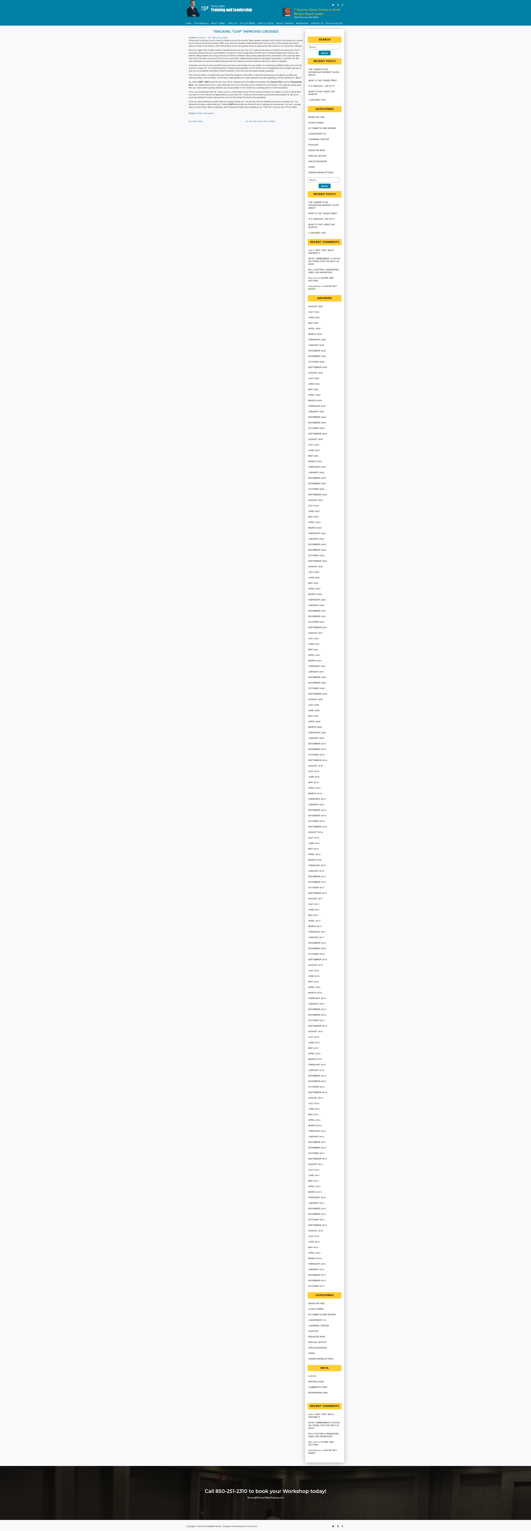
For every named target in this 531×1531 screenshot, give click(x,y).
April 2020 (314, 721)
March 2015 (315, 1059)
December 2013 (317, 1142)
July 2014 (313, 1103)
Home (189, 23)
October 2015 (316, 1020)
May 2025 (313, 389)
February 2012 (317, 1263)
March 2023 (315, 527)
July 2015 (313, 1037)
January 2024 (316, 472)
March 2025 (315, 400)
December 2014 (317, 1075)
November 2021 (317, 616)
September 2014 (317, 1092)
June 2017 (314, 909)
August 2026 (315, 306)
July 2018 (313, 837)
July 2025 (313, 378)
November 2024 (317, 422)
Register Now (316, 150)
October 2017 (316, 887)
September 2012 (317, 1225)
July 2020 (313, 704)
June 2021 (314, 644)
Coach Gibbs (316, 122)
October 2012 (316, 1219)
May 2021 (313, 649)
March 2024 (315, 461)
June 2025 (314, 383)
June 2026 (314, 317)
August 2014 (315, 1097)
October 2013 (316, 1153)
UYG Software (247, 23)
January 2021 (316, 671)
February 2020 (317, 732)
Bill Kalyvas (316, 269)
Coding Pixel (251, 1526)
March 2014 (315, 1125)
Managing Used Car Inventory (323, 271)
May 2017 (313, 915)
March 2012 (315, 1258)
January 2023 (316, 538)
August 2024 (315, 439)
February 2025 (317, 406)
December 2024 (317, 417)
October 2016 (316, 953)
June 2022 (314, 577)
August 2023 (315, 500)
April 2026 (314, 328)
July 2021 (313, 638)
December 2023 (317, 478)
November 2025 (317, 356)
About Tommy (218, 23)
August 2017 (315, 898)
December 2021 (317, 610)
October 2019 (316, 754)
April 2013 (314, 1186)
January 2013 (316, 1203)
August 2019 (315, 765)
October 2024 (316, 428)
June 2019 (314, 776)
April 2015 (314, 1053)
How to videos (266, 23)
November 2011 (317, 1280)
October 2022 (316, 555)
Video (311, 166)
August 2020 (315, 699)
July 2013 (313, 1169)
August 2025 (315, 372)
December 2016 (317, 942)
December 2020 (317, 677)
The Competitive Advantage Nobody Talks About (323, 72)
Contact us (317, 23)
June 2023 (314, 511)
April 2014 (314, 1120)
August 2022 (315, 566)
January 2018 (316, 870)
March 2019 (315, 793)
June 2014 (314, 1108)
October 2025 (316, 361)
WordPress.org (318, 1392)
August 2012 (315, 1230)
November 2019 (317, 749)
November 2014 (317, 1081)
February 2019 (317, 799)
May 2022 (313, 583)
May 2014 (313, 1114)
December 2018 (317, 810)
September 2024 (317, 433)
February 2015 (317, 1064)
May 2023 (313, 516)
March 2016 (315, 992)
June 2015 (314, 1042)
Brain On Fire (316, 117)
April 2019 (314, 787)
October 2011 (316, 1286)
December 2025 (317, 350)
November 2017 (317, 882)
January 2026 (316, 345)
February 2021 (317, 666)
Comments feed (317, 1387)
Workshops (302, 23)
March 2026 (315, 334)
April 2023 (314, 522)
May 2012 (313, 1247)
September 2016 (317, 959)
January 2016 (316, 1003)
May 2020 (313, 716)
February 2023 (317, 533)
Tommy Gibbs (222, 37)
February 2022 (317, 599)
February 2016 (317, 998)
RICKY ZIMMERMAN (318, 258)
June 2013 (314, 1175)
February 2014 (317, 1131)
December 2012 (317, 1208)
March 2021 (315, 660)
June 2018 (314, 843)
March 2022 (315, 594)
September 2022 (317, 561)
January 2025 (316, 411)
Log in (312, 1376)
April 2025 (314, 395)
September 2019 (317, 760)
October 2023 (316, 489)
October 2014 (316, 1086)
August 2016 (315, 965)
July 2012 (313, 1236)
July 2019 (313, 771)
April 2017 (314, 920)
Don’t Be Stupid (195, 121)
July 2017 (313, 904)
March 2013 (315, 1191)
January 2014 (316, 1136)
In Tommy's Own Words (322, 128)
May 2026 (313, 323)
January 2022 (316, 605)
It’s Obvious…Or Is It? (321, 86)
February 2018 (317, 865)
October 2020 (316, 688)
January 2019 (316, 804)
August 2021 (315, 632)
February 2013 (317, 1197)
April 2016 (314, 987)
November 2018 (317, 815)
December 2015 (317, 1009)
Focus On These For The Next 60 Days (324, 261)
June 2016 (314, 976)
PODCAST (313, 144)
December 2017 (317, 876)
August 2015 (315, 1031)
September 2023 (317, 494)
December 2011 (317, 1275)
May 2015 (313, 1048)
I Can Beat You (317, 99)
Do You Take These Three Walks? (261, 121)
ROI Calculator (334, 23)
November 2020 (317, 682)
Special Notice (317, 155)
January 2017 (316, 937)
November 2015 (317, 1014)
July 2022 (313, 572)
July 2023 (313, 505)
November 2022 (317, 549)
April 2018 (314, 854)
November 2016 (317, 948)
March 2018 (315, 859)
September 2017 (317, 893)
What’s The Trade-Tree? (322, 80)
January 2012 (316, 1269)
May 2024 (313, 455)
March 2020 (315, 727)
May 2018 (313, 848)
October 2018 (316, 821)
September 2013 (317, 1158)
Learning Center (318, 139)
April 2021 (314, 655)
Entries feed (316, 1381)
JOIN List (232, 23)
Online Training (285, 23)
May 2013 (313, 1180)
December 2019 (317, 743)
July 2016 (313, 970)
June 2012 (314, 1241)
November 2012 (317, 1214)
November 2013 (317, 1147)
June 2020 (314, 710)
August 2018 (315, 832)
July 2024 (313, 444)
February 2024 (317, 466)
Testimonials (201, 23)
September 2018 (317, 826)
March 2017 (315, 926)
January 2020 (316, 738)
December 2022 (317, 544)
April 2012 (314, 1252)
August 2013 (315, 1164)
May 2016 (313, 981)
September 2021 (317, 627)
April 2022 (314, 588)
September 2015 (317, 1025)
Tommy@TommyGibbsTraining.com (265, 1497)
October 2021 (316, 621)
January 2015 (316, 1070)
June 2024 (314, 450)
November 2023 (317, 483)
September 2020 (317, 693)
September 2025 (317, 367)
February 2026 (317, 339)
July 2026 (313, 311)
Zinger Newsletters (205, 113)
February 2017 (317, 931)
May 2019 (313, 782)
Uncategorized (317, 161)
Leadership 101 (317, 133)
